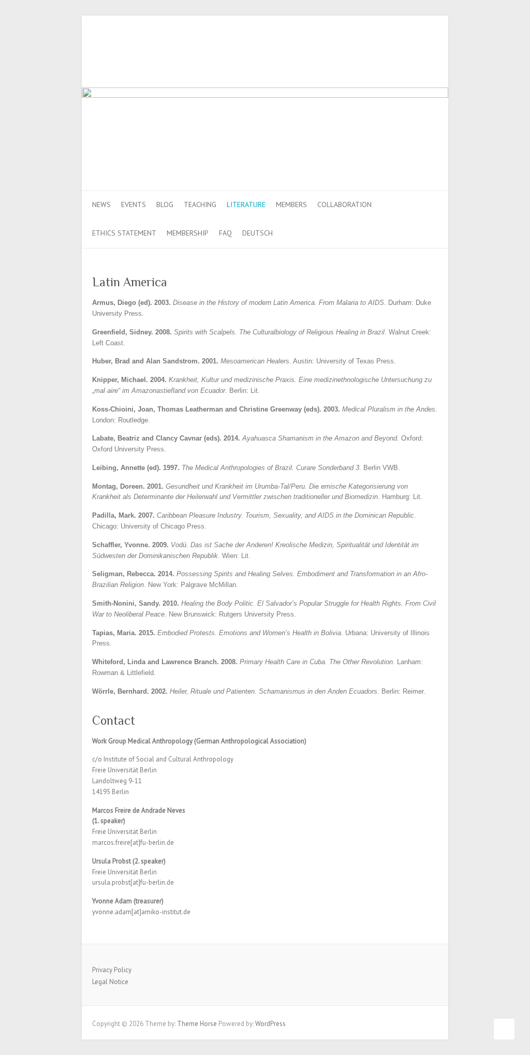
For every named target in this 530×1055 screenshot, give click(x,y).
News (101, 204)
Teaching (200, 204)
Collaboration (344, 204)
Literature (246, 204)
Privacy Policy (111, 969)
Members (291, 204)
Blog (164, 204)
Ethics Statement (124, 233)
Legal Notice (110, 981)
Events (133, 204)
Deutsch (257, 233)
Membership (188, 233)
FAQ (225, 233)
